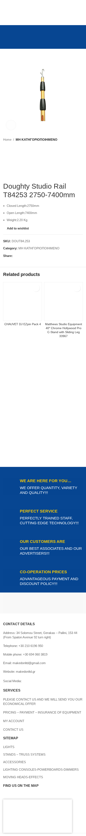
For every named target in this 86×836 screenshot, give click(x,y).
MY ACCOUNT (13, 721)
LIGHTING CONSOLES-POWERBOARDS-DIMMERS (41, 769)
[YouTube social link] (5, 32)
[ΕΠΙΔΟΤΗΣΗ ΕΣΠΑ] (35, 816)
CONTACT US (13, 729)
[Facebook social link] (5, 26)
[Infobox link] (43, 486)
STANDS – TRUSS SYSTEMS (24, 754)
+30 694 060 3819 (35, 654)
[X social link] (20, 256)
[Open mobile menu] (5, 41)
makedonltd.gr (25, 671)
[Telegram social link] (34, 256)
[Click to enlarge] (11, 125)
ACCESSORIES (14, 762)
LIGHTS (8, 747)
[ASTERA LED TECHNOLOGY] (63, 603)
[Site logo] (43, 40)
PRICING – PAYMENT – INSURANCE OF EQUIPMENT (42, 712)
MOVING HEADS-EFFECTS (23, 777)
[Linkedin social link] (11, 32)
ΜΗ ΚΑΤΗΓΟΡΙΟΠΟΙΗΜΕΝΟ (36, 139)
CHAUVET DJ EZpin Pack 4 (22, 324)
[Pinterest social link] (24, 256)
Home (7, 139)
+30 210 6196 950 (31, 646)
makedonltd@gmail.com (29, 663)
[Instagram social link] (11, 26)
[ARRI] (23, 603)
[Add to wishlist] (36, 288)
